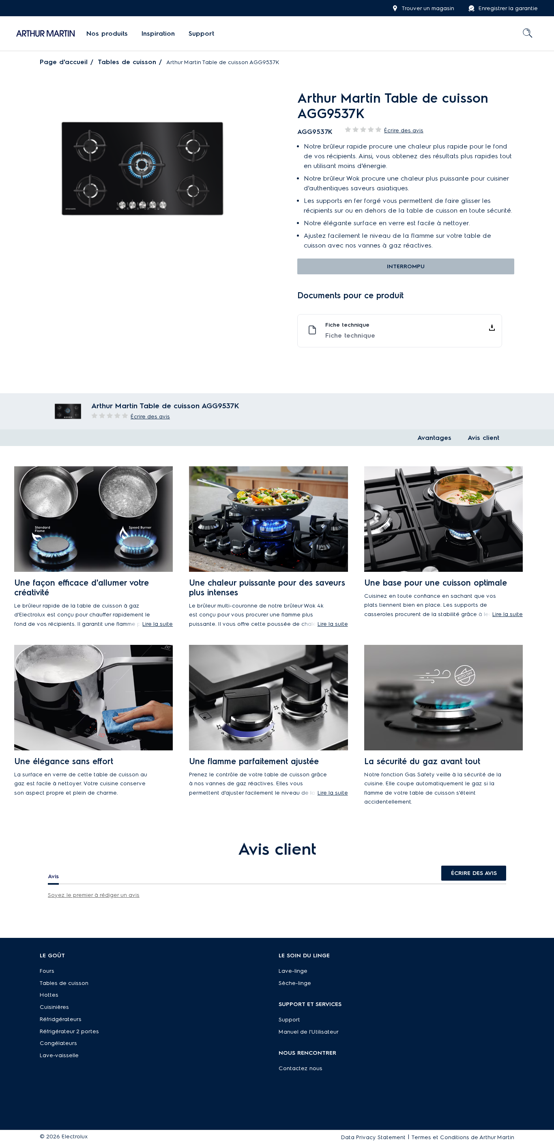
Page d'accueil (64, 62)
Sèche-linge (295, 983)
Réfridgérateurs (61, 1019)
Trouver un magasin (428, 8)
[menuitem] (107, 34)
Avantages (434, 438)
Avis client (483, 438)
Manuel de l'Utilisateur (309, 1031)
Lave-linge (293, 970)
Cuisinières (54, 1007)
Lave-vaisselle (59, 1055)
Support (289, 1019)
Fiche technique (350, 335)
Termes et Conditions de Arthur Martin (463, 1137)
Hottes (49, 994)
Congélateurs (58, 1043)
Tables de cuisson (127, 62)
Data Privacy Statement (373, 1137)
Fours (47, 970)
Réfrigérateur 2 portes (69, 1031)
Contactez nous (300, 1068)
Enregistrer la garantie (508, 8)
